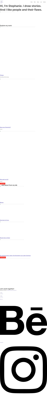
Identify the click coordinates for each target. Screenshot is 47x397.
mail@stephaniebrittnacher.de (11, 290)
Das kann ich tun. (4, 220)
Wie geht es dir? (4, 179)
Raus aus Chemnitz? (5, 127)
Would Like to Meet (5, 237)
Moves (1, 202)
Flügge (2, 75)
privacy (2, 293)
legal (1, 292)
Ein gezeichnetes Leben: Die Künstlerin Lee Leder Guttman (15, 255)
